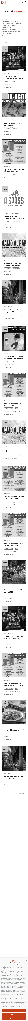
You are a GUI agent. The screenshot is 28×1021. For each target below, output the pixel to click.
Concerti (6, 81)
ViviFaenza (14, 361)
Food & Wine (13, 81)
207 (23, 794)
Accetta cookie (14, 1010)
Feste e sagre (6, 23)
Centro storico (16, 221)
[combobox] (14, 36)
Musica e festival (7, 31)
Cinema (4, 19)
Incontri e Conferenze (8, 25)
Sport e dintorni (6, 33)
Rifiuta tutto (14, 1014)
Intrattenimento (7, 27)
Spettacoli (16, 31)
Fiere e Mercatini (16, 23)
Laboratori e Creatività (9, 29)
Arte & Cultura (7, 128)
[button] (26, 960)
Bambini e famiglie (8, 315)
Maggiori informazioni (14, 1018)
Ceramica (15, 128)
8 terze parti (9, 964)
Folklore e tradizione (9, 175)
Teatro (16, 175)
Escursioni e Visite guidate (10, 21)
